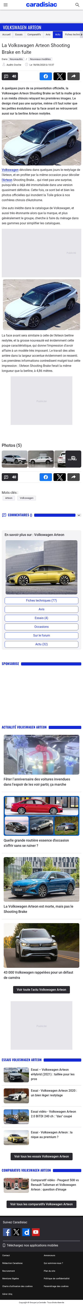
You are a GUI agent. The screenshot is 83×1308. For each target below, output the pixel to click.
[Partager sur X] (60, 75)
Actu (57, 34)
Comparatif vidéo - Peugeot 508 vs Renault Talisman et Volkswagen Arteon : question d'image (55, 1184)
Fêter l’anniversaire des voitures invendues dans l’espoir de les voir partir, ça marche (37, 781)
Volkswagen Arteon (22, 27)
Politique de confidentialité (56, 1278)
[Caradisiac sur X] (17, 1232)
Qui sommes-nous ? (53, 1263)
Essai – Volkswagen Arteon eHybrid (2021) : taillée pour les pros (53, 1074)
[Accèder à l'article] (41, 755)
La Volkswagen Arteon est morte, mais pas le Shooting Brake (38, 909)
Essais (19, 34)
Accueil (6, 34)
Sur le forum (41, 635)
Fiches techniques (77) (41, 600)
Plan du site (49, 1271)
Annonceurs (49, 1255)
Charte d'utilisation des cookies (17, 1286)
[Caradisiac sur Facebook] (7, 1232)
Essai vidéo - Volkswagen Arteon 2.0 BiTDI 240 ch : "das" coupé (53, 1114)
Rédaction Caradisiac (12, 1263)
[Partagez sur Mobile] (74, 75)
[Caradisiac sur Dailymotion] (26, 1232)
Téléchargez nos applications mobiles (32, 1245)
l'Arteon (7, 180)
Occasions (41, 627)
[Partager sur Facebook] (46, 75)
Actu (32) (41, 644)
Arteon (8, 498)
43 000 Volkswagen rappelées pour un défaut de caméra (38, 975)
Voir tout (72, 459)
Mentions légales (10, 1278)
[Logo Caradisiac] (41, 7)
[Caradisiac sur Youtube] (36, 1232)
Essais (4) (41, 618)
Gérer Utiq (7, 1294)
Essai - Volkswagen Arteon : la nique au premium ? (52, 1135)
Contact (6, 1255)
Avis (48, 34)
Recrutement (8, 1271)
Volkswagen (10, 170)
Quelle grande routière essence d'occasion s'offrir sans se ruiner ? (36, 843)
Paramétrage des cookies (56, 1286)
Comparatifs (34, 34)
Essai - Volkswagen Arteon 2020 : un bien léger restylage (54, 1093)
